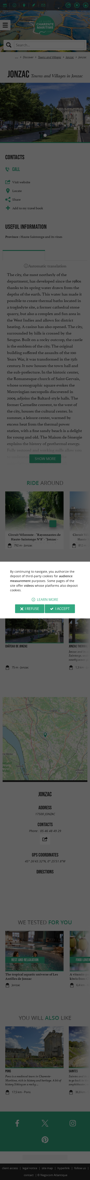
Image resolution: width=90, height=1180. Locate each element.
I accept (62, 608)
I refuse (32, 608)
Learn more (47, 599)
